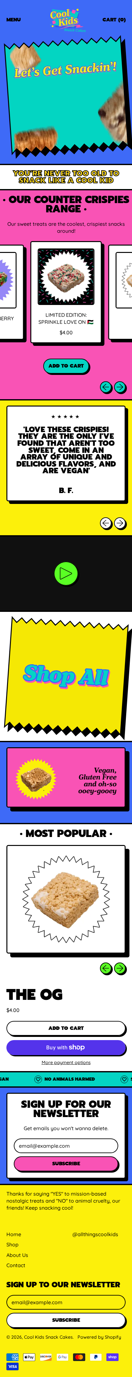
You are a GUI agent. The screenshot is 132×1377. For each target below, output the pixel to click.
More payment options (66, 1062)
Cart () (114, 21)
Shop (12, 1244)
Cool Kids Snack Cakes (48, 1337)
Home (13, 1234)
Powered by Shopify (99, 1337)
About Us (17, 1255)
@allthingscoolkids (95, 1234)
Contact (15, 1265)
